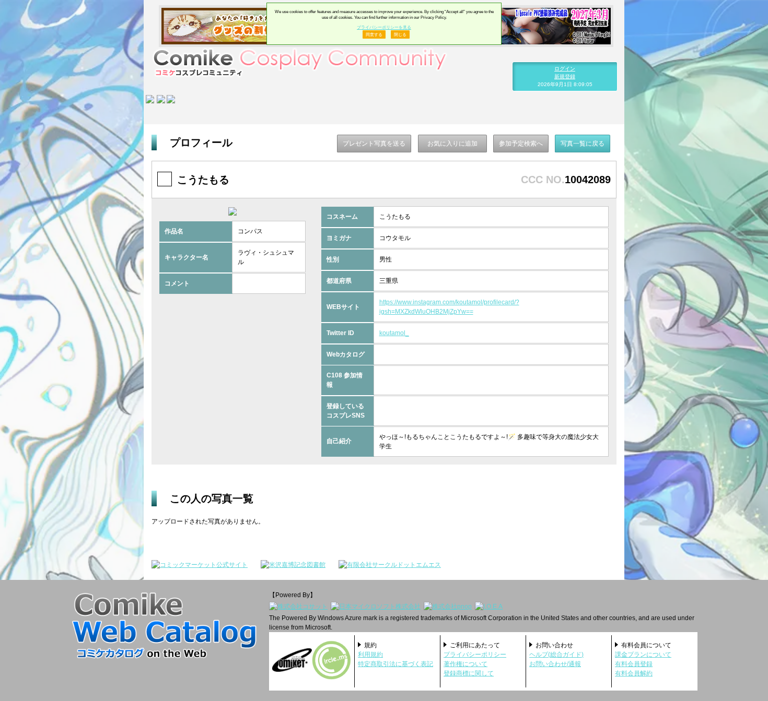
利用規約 (370, 654)
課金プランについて (643, 654)
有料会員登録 (634, 664)
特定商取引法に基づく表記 (395, 664)
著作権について (465, 664)
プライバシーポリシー (475, 654)
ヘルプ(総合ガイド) (556, 654)
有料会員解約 (634, 673)
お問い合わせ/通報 (555, 664)
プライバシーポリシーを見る (384, 27)
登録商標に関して (469, 673)
